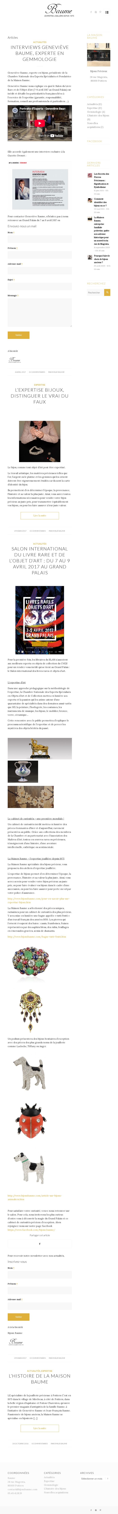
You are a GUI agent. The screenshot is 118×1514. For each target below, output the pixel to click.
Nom (11, 232)
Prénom (13, 248)
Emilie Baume (58, 372)
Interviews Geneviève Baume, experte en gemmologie (40, 53)
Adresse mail (15, 263)
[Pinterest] (100, 12)
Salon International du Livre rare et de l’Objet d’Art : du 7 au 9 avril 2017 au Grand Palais (39, 560)
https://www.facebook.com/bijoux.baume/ (31, 1229)
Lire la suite (39, 515)
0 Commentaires (37, 372)
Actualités (39, 42)
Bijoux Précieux (98, 71)
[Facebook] (91, 12)
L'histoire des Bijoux (98, 115)
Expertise (39, 385)
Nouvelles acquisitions (56, 1492)
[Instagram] (95, 12)
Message (13, 295)
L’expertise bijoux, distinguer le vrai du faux (40, 395)
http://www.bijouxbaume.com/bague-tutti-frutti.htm (37, 936)
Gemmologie (94, 111)
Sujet (11, 279)
